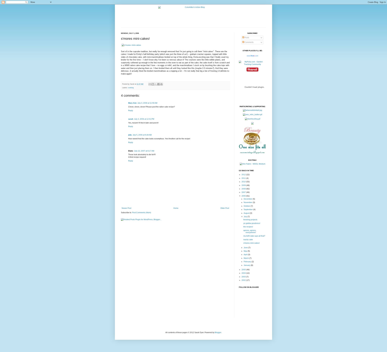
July (245, 217)
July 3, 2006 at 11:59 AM (147, 103)
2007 (244, 192)
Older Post (224, 208)
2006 (244, 196)
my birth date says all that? (254, 236)
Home (175, 208)
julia (130, 135)
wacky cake (248, 240)
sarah (130, 119)
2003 (244, 277)
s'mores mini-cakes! (251, 243)
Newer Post (126, 208)
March (246, 258)
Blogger (218, 332)
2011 (244, 178)
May (246, 251)
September (248, 209)
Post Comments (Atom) (141, 213)
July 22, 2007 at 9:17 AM (144, 151)
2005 (244, 270)
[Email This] (149, 84)
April (246, 255)
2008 (244, 189)
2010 (244, 182)
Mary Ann (132, 103)
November (248, 202)
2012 (244, 175)
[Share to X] (155, 84)
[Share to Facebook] (158, 84)
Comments (249, 42)
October (247, 206)
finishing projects (250, 220)
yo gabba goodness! (251, 223)
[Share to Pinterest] (161, 84)
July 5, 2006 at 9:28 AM (142, 135)
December (248, 199)
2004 (244, 273)
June (246, 248)
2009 (244, 185)
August (247, 213)
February (248, 262)
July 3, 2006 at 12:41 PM (144, 119)
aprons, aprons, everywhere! (249, 231)
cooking (131, 88)
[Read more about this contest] (252, 164)
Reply (130, 111)
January (247, 265)
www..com (252, 56)
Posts (246, 38)
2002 (244, 280)
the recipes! (248, 227)
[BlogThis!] (152, 84)
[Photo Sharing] (131, 45)
